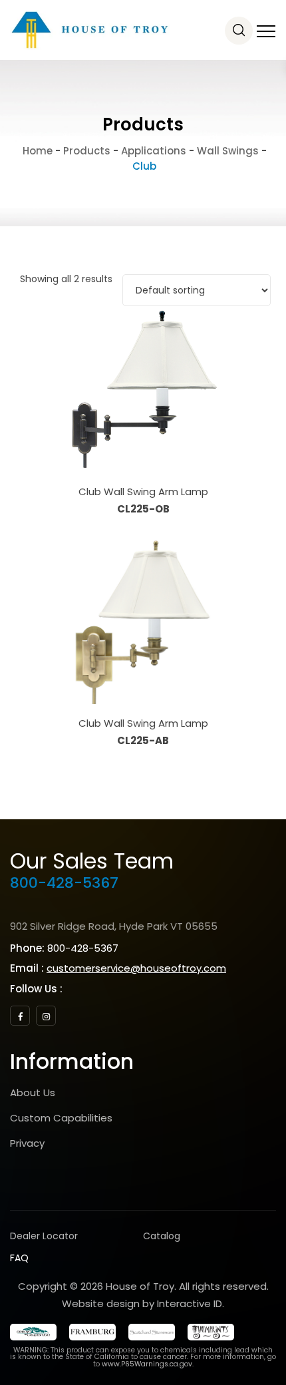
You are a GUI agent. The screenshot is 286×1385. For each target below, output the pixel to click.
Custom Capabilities (61, 1118)
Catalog (161, 1236)
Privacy (27, 1143)
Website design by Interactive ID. (143, 1303)
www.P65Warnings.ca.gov (147, 1364)
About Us (32, 1092)
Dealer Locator (44, 1236)
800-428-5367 (64, 883)
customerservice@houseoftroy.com (136, 968)
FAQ (19, 1258)
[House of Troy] (90, 30)
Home (36, 151)
